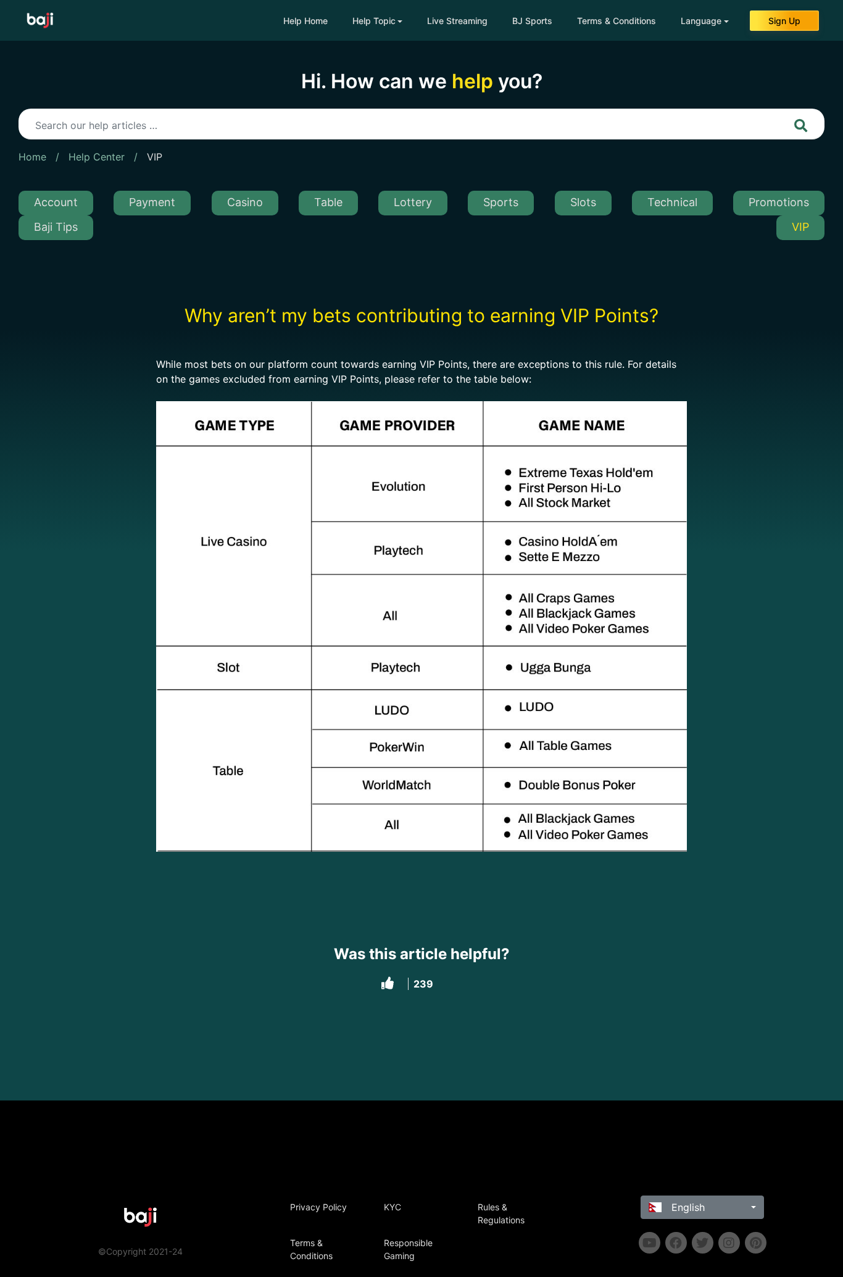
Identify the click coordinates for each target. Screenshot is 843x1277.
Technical (672, 202)
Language (701, 20)
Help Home (305, 20)
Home (32, 157)
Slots (583, 202)
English (686, 1207)
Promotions (779, 202)
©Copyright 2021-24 (140, 1251)
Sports (500, 202)
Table (328, 202)
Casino (245, 202)
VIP (154, 157)
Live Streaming (457, 20)
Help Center (97, 157)
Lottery (413, 202)
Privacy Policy (318, 1207)
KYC (392, 1207)
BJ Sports (532, 20)
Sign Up (784, 20)
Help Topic (374, 20)
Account (56, 202)
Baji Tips (56, 226)
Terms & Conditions (616, 20)
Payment (152, 202)
